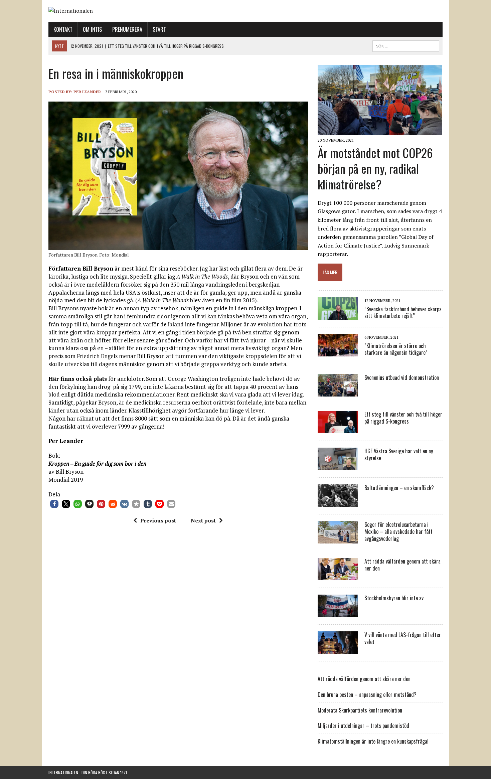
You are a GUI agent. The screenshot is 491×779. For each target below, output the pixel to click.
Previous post (158, 520)
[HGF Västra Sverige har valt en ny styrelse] (338, 465)
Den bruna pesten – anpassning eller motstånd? (367, 694)
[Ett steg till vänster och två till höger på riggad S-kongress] (338, 429)
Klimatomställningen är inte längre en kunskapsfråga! (373, 741)
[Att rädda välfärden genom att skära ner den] (338, 576)
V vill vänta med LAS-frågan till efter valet (402, 638)
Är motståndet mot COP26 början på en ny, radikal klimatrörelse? (375, 168)
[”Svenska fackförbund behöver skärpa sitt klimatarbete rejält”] (338, 315)
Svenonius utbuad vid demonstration (401, 377)
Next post (203, 520)
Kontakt (62, 29)
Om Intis (92, 29)
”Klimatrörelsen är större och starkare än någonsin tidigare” (396, 349)
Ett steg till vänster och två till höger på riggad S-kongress (403, 417)
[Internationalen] (245, 11)
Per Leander (87, 91)
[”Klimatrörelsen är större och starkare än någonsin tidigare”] (338, 352)
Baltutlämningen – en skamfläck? (399, 488)
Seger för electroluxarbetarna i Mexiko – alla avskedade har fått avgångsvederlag (398, 531)
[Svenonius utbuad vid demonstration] (338, 392)
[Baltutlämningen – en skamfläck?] (338, 502)
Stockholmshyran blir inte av (394, 598)
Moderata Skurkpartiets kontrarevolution (360, 710)
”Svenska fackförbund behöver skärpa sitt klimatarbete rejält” (403, 312)
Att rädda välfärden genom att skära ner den (402, 564)
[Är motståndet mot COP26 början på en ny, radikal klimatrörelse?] (380, 131)
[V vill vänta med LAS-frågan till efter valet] (338, 649)
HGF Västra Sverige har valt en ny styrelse (398, 454)
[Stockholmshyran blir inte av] (338, 612)
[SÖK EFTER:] (405, 45)
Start (159, 29)
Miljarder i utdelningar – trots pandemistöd (363, 726)
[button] (54, 504)
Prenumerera (127, 29)
